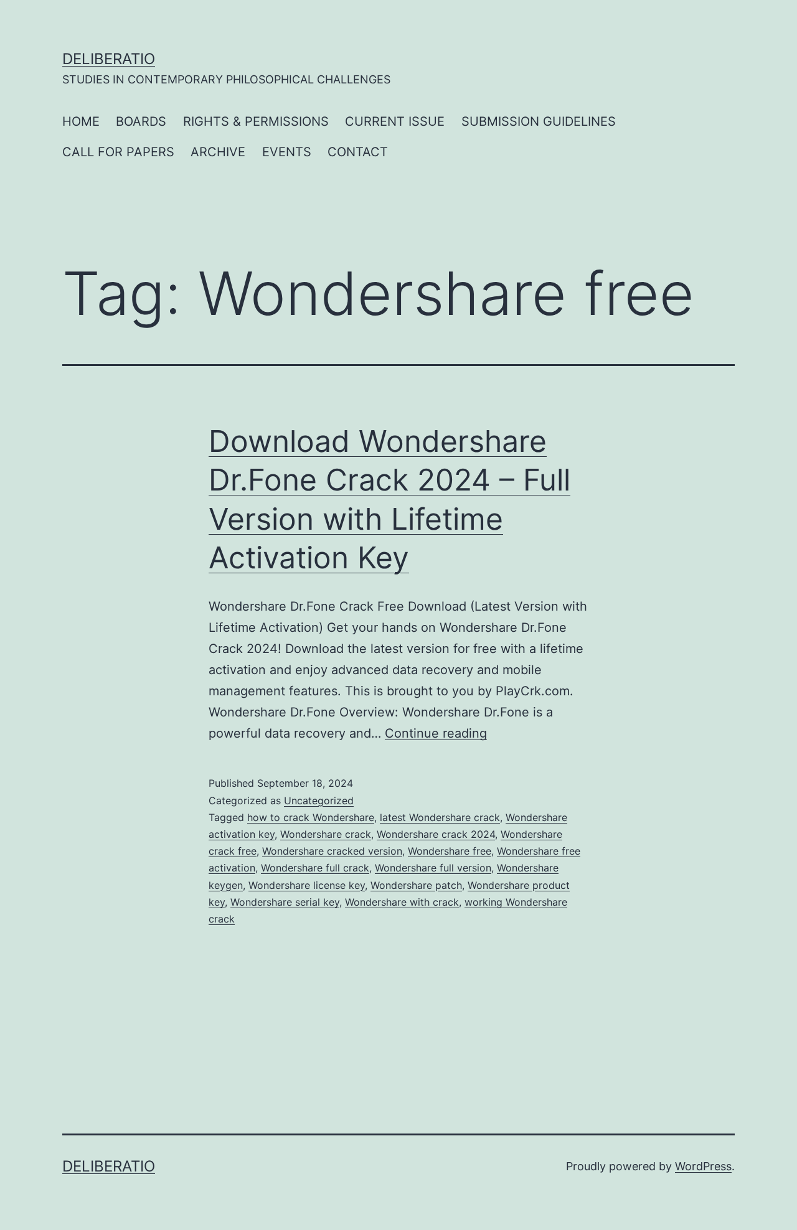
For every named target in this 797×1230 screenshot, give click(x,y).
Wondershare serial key (284, 902)
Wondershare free (449, 851)
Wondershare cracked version (332, 851)
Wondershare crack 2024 (436, 834)
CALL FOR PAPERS (118, 151)
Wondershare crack (325, 834)
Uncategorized (319, 800)
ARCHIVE (218, 151)
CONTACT (358, 151)
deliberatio (108, 59)
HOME (81, 121)
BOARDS (141, 121)
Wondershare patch (416, 885)
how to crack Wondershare (310, 817)
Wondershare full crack (315, 867)
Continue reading (436, 733)
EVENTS (286, 151)
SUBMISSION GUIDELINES (538, 121)
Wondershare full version (433, 867)
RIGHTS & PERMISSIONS (256, 121)
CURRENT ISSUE (395, 121)
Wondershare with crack (402, 902)
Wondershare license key (306, 885)
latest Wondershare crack (440, 817)
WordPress (703, 1166)
